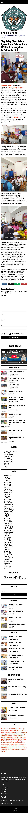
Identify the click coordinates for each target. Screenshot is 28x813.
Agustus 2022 (7, 546)
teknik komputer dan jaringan (15, 747)
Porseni (17, 737)
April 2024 (6, 518)
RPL (23, 742)
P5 (23, 735)
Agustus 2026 (7, 475)
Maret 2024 (7, 520)
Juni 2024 (6, 515)
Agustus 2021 (7, 563)
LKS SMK (16, 734)
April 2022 (6, 553)
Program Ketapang (14, 741)
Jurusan (6, 458)
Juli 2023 (6, 534)
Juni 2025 (6, 496)
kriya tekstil (10, 734)
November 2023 (7, 527)
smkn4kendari (21, 746)
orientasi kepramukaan (6, 735)
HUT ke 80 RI (18, 577)
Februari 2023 (7, 542)
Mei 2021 (6, 566)
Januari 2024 (7, 523)
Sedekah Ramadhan (6, 744)
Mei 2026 (6, 481)
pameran (3, 737)
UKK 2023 (9, 749)
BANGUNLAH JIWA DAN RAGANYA (18, 579)
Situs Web (3, 325)
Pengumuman (7, 460)
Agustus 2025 (7, 493)
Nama (3, 314)
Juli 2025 (6, 494)
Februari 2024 (7, 522)
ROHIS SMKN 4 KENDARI (15, 742)
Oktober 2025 (7, 489)
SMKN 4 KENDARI (9, 33)
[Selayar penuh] (25, 362)
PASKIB (9, 737)
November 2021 (7, 558)
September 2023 (8, 530)
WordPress (16, 810)
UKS (5, 467)
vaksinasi (16, 117)
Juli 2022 (6, 547)
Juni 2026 (6, 479)
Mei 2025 (6, 498)
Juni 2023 (6, 535)
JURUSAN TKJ (9, 732)
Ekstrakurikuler (7, 455)
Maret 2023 (7, 541)
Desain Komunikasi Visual (7, 729)
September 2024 (8, 510)
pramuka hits (8, 739)
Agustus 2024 (7, 511)
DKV (14, 729)
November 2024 (7, 506)
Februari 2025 (7, 503)
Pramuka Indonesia (17, 739)
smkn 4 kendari (12, 746)
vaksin (23, 749)
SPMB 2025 (4, 747)
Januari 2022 (7, 556)
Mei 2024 (6, 517)
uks (19, 749)
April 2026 (6, 482)
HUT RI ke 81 (22, 730)
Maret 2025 (7, 501)
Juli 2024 (6, 513)
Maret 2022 (7, 554)
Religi (5, 463)
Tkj (23, 747)
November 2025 (7, 487)
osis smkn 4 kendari (17, 735)
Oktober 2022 (7, 544)
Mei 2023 (6, 537)
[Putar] (3, 362)
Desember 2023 (7, 525)
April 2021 (6, 568)
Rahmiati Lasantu (8, 577)
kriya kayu (16, 732)
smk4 (16, 744)
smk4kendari (4, 746)
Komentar (4, 295)
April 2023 (6, 539)
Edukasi (6, 453)
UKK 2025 (15, 749)
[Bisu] (22, 362)
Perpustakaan (7, 461)
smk (12, 744)
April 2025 (6, 499)
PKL (12, 737)
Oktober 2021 (7, 560)
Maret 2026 (7, 484)
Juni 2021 (6, 565)
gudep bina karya (5, 730)
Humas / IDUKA (7, 456)
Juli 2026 (6, 477)
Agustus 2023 (7, 532)
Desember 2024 (8, 505)
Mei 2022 (6, 551)
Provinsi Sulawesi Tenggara (15, 87)
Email (3, 320)
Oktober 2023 (7, 529)
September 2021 (8, 561)
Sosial (5, 465)
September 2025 (8, 491)
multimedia (22, 734)
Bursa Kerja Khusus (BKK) (10, 451)
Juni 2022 (6, 549)
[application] (14, 356)
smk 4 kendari (22, 744)
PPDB (21, 737)
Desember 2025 (7, 486)
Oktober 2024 (7, 508)
